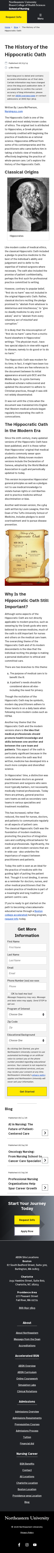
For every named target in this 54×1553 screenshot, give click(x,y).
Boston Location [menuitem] (27, 1489)
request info (11, 919)
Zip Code (12, 1021)
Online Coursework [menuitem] (27, 1378)
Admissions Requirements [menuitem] (27, 1418)
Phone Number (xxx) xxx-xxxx (23, 980)
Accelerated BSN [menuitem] (27, 1355)
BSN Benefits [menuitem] (27, 1463)
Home (7, 27)
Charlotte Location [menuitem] (27, 1483)
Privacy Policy (27, 1532)
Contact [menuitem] (27, 1470)
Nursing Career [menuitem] (27, 1453)
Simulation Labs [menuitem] (27, 1385)
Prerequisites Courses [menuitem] (27, 1424)
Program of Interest (18, 1008)
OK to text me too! (21, 993)
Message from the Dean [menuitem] (27, 1339)
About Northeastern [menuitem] (27, 1332)
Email (10, 967)
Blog (16, 27)
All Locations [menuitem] (27, 1476)
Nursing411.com (14, 111)
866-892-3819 (27, 1308)
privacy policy (38, 1075)
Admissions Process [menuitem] (27, 1430)
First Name (13, 941)
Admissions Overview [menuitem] (27, 1411)
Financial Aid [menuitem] (27, 1443)
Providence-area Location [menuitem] (27, 1495)
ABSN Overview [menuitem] (27, 1365)
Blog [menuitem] (27, 1502)
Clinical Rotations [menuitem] (27, 1391)
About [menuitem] (27, 1322)
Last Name (13, 954)
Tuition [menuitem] (27, 1437)
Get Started (27, 1091)
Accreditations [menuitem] (27, 1345)
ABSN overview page (25, 95)
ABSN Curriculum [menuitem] (27, 1372)
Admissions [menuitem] (27, 1401)
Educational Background (21, 1034)
